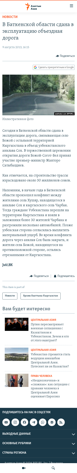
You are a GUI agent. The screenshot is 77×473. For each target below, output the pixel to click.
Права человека (41, 376)
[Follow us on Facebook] (24, 422)
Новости (10, 17)
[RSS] (61, 422)
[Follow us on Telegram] (33, 422)
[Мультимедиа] (24, 468)
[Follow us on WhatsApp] (42, 422)
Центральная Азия (43, 320)
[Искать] (53, 468)
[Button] (65, 56)
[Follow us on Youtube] (6, 422)
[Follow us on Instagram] (15, 422)
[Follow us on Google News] (51, 422)
